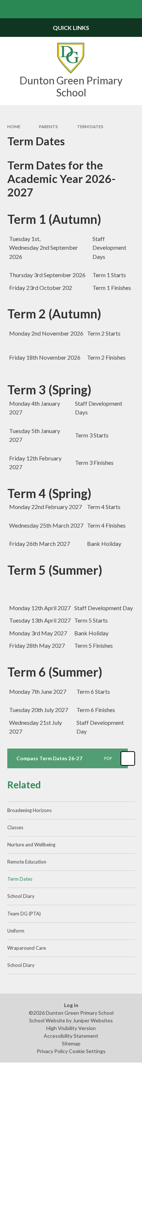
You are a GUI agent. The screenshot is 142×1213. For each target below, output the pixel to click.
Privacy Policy (52, 1051)
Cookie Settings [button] (87, 1051)
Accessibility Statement (71, 1036)
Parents (48, 126)
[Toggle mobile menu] (9, 9)
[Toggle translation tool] (115, 9)
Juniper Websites (93, 1020)
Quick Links (71, 27)
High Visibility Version (71, 1028)
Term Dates (90, 126)
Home (13, 126)
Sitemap (71, 1043)
